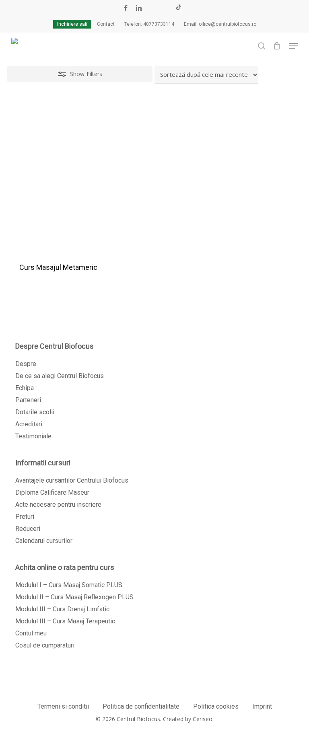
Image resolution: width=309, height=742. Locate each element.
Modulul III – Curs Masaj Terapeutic (65, 621)
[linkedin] (139, 8)
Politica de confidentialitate (141, 706)
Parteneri (28, 400)
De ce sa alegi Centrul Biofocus (59, 376)
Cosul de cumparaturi (44, 645)
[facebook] (126, 8)
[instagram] (165, 8)
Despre (25, 364)
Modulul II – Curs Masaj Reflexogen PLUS (74, 597)
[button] (293, 46)
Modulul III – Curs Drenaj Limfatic (62, 609)
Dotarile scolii (34, 412)
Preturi (24, 516)
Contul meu (31, 633)
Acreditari (28, 424)
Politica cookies (216, 706)
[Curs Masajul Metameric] (80, 180)
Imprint (262, 706)
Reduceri (27, 528)
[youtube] (152, 8)
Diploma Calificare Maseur (52, 492)
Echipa (24, 388)
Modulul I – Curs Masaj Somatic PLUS (68, 585)
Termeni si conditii (63, 706)
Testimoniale (33, 436)
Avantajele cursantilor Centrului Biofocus (71, 480)
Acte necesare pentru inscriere (58, 504)
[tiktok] (178, 8)
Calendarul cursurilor (43, 541)
